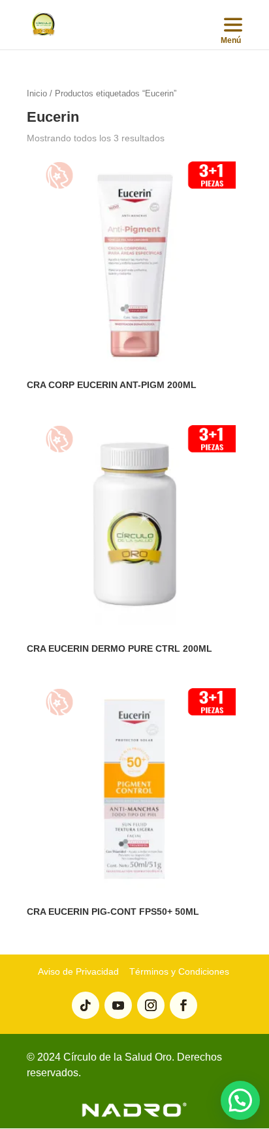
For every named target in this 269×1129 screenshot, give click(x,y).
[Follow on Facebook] (183, 1005)
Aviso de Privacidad (78, 971)
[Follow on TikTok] (85, 1005)
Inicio (37, 93)
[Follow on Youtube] (118, 1005)
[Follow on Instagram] (151, 1005)
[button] (240, 1100)
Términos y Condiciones (178, 971)
